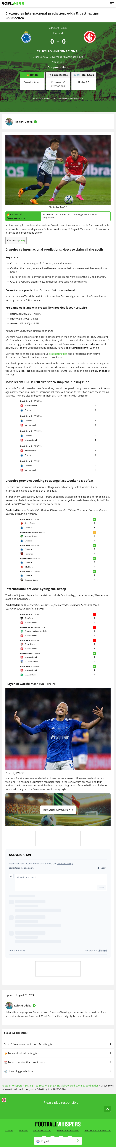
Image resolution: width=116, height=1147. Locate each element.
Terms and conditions (68, 1130)
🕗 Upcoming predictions (18, 1071)
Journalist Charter (42, 1130)
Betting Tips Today (35, 1085)
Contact (9, 1130)
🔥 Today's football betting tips (22, 1053)
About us (23, 1130)
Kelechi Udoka (24, 121)
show (21, 240)
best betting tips (58, 353)
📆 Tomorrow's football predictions (24, 1062)
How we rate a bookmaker (98, 1130)
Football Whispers (12, 1085)
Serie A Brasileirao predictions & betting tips (29, 1044)
